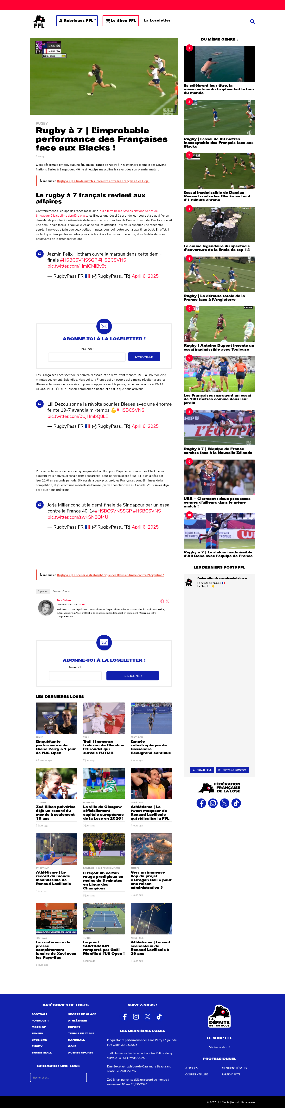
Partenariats (231, 1074)
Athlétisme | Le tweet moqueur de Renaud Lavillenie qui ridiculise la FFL (150, 813)
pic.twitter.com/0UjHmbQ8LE (78, 416)
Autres (135, 868)
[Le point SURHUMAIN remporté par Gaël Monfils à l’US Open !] (104, 918)
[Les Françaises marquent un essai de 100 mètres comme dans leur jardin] (219, 374)
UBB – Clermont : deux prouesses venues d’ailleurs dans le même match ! (217, 502)
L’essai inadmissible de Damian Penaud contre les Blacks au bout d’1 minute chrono (217, 196)
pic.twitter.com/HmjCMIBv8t (77, 266)
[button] (252, 21)
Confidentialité (196, 1074)
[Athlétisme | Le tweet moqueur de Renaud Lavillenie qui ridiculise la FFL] (151, 783)
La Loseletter (157, 20)
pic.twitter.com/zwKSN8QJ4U (78, 517)
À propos (43, 591)
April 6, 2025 (145, 276)
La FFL (82, 604)
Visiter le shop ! (219, 1047)
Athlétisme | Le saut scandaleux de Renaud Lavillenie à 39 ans (150, 948)
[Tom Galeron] (46, 607)
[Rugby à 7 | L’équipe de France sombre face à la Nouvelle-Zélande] (219, 427)
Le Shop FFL (123, 20)
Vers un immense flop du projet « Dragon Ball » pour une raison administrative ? (151, 880)
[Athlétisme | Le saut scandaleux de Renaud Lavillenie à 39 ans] (151, 918)
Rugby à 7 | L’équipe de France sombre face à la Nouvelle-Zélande (218, 451)
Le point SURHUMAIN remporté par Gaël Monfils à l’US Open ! (104, 948)
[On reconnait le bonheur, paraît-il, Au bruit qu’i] (219, 700)
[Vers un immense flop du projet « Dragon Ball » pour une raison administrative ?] (151, 849)
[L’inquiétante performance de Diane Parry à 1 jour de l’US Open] (56, 718)
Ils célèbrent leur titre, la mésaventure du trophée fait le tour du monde (219, 89)
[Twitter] (167, 601)
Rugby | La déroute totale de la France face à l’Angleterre (214, 298)
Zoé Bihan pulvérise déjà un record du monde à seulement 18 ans (55, 813)
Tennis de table (81, 1033)
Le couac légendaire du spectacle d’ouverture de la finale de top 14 (217, 248)
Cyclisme (41, 802)
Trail (86, 737)
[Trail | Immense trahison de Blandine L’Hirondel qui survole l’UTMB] (104, 718)
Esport (74, 1027)
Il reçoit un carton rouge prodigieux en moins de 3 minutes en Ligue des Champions (103, 881)
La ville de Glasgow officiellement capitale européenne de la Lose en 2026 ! (103, 813)
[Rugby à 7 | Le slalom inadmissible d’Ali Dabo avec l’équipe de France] (219, 531)
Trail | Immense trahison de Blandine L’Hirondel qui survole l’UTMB (103, 747)
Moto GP (39, 1027)
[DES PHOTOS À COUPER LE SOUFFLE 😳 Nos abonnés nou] (219, 743)
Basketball (42, 1052)
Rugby (42, 123)
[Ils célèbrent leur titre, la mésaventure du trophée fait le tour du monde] (219, 64)
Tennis (39, 737)
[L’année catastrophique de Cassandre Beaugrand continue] (151, 718)
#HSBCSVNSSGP (78, 260)
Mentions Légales (234, 1068)
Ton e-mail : (86, 348)
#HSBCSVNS (112, 260)
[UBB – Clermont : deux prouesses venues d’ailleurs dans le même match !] (219, 477)
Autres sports (80, 1052)
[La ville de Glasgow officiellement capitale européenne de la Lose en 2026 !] (104, 783)
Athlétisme (137, 802)
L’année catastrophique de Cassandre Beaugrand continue (151, 747)
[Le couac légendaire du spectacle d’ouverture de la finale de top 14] (219, 224)
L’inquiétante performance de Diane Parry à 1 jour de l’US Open (56, 747)
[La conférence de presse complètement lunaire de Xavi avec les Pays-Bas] (56, 918)
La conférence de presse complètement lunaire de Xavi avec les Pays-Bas (56, 950)
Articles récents (61, 591)
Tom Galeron (64, 600)
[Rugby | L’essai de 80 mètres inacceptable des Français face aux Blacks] (219, 117)
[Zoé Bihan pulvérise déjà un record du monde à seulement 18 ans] (56, 783)
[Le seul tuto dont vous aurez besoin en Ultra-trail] (219, 612)
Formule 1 (40, 1020)
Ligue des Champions (108, 868)
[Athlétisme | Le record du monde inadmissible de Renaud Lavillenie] (56, 849)
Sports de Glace (82, 1014)
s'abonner (144, 356)
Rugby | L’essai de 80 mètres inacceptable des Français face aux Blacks (219, 143)
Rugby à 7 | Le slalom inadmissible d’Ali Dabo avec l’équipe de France (218, 554)
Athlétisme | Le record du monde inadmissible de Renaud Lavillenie (53, 878)
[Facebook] (162, 601)
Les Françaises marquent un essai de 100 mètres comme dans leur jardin (217, 399)
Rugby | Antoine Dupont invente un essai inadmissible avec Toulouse (219, 347)
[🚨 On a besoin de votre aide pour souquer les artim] (219, 656)
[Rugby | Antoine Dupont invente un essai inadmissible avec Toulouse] (219, 324)
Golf (72, 1046)
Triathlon (137, 737)
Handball (76, 1040)
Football (88, 802)
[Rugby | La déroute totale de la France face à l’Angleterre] (219, 274)
